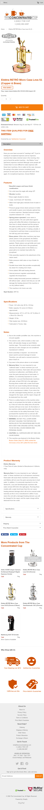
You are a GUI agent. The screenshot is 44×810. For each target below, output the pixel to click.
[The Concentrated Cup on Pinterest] (26, 764)
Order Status (22, 733)
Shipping (22, 523)
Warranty (22, 517)
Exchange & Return (22, 738)
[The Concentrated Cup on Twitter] (17, 764)
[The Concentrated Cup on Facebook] (22, 764)
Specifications (22, 509)
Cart (41, 2)
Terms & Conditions (22, 717)
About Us (22, 709)
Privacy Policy (22, 712)
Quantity (3, 95)
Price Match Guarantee (22, 528)
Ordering (22, 727)
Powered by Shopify (21, 799)
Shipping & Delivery (22, 730)
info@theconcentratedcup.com (22, 745)
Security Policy (22, 715)
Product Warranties (22, 735)
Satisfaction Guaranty (18, 139)
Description (22, 144)
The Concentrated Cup (17, 796)
